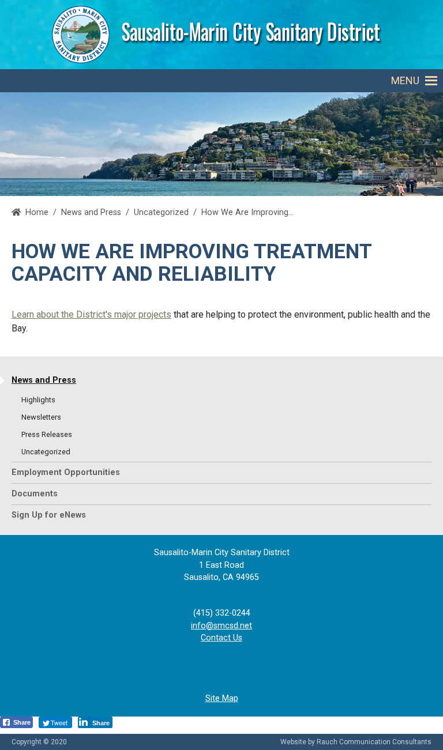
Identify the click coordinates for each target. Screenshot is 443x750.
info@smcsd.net (221, 626)
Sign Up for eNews (49, 515)
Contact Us (221, 638)
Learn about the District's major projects (91, 314)
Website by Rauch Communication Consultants (355, 742)
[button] (405, 80)
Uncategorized (161, 212)
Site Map (221, 698)
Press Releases (46, 434)
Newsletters (41, 417)
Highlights (38, 399)
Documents (35, 494)
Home (36, 212)
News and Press (44, 380)
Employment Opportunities (66, 472)
